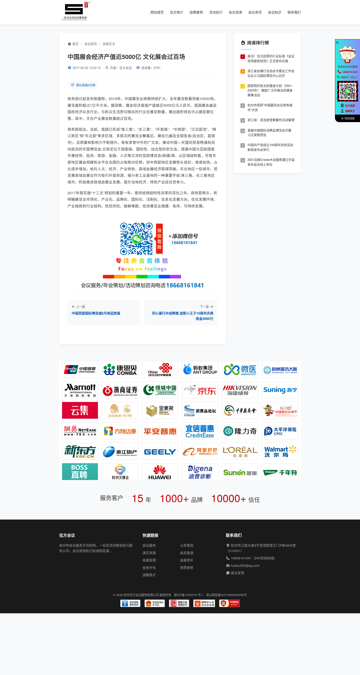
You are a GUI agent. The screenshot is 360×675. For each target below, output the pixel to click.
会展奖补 (186, 560)
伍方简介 (176, 12)
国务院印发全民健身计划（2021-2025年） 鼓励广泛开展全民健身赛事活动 (270, 90)
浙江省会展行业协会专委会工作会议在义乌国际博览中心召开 (271, 73)
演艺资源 (149, 552)
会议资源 (235, 12)
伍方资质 (350, 106)
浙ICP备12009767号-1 (189, 594)
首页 (75, 43)
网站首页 (157, 12)
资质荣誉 (186, 567)
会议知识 (274, 12)
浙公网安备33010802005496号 (226, 594)
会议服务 (149, 545)
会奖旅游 (186, 552)
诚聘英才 (149, 574)
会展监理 (149, 560)
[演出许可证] (155, 603)
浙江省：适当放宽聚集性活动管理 (271, 119)
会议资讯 (255, 12)
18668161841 (241, 558)
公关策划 (186, 545)
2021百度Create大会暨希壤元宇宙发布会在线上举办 (271, 162)
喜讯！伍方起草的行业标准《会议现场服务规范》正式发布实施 (271, 58)
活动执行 (215, 12)
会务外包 (149, 567)
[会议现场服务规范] (130, 603)
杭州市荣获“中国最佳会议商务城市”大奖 (270, 107)
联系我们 (294, 12)
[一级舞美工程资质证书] (179, 603)
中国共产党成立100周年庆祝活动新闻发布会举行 (270, 147)
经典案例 (196, 12)
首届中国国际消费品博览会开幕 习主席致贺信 (269, 132)
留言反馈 (237, 572)
